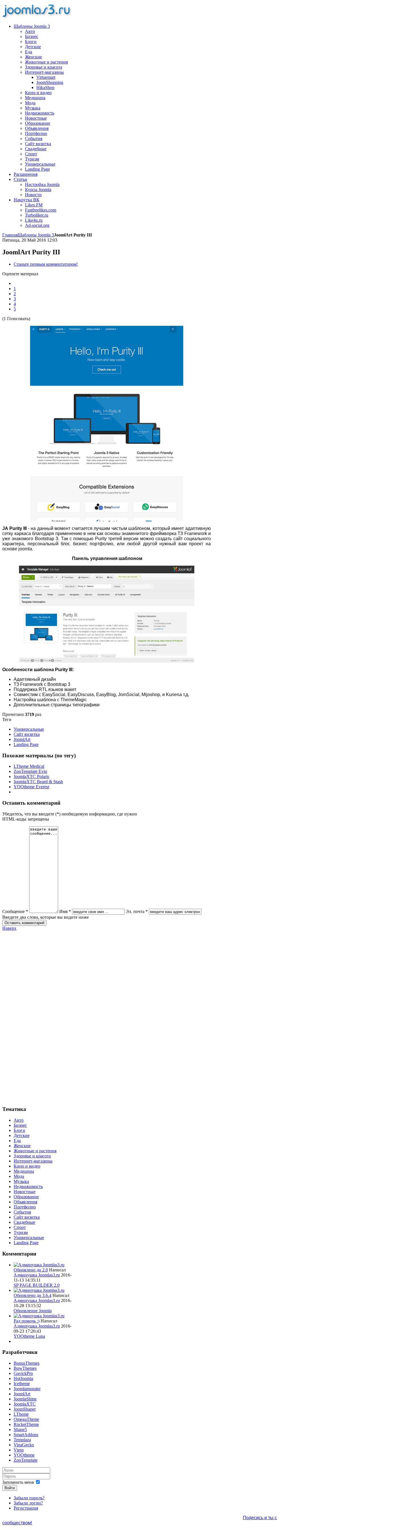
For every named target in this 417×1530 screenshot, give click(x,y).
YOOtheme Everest (31, 786)
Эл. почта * (137, 911)
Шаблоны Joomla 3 (36, 235)
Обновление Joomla (33, 1310)
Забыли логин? (28, 1503)
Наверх (9, 928)
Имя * (65, 911)
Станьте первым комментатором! (46, 264)
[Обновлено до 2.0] (39, 1264)
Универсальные (29, 729)
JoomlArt (22, 739)
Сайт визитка (27, 734)
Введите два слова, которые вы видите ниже (45, 917)
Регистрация (26, 1508)
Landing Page (26, 744)
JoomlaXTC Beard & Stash (38, 781)
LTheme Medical (29, 766)
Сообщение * (15, 911)
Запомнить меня (18, 1482)
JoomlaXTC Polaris (31, 776)
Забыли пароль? (29, 1497)
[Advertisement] (37, 1016)
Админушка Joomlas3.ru (37, 1275)
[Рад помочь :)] (39, 1315)
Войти (10, 1488)
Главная (10, 235)
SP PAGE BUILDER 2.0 (37, 1285)
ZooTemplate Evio (30, 771)
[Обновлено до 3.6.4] (39, 1290)
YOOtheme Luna (29, 1336)
